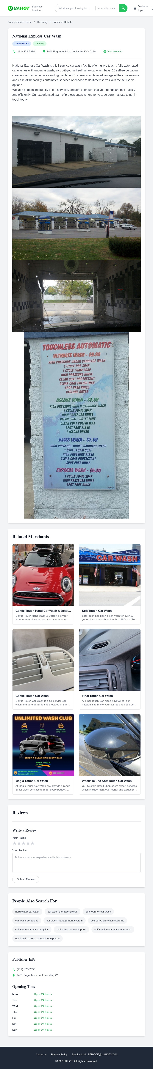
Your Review (19, 850)
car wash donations (26, 920)
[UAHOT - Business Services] (19, 8)
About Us (41, 1054)
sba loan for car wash (98, 911)
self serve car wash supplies (32, 929)
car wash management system (64, 920)
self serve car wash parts (71, 929)
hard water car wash (27, 911)
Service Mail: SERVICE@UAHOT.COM (94, 1054)
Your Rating (19, 837)
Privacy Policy (59, 1054)
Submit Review (26, 879)
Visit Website (114, 51)
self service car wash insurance (112, 929)
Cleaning (42, 22)
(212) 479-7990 (25, 51)
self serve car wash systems (107, 920)
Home (28, 22)
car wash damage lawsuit (62, 911)
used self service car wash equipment (37, 938)
